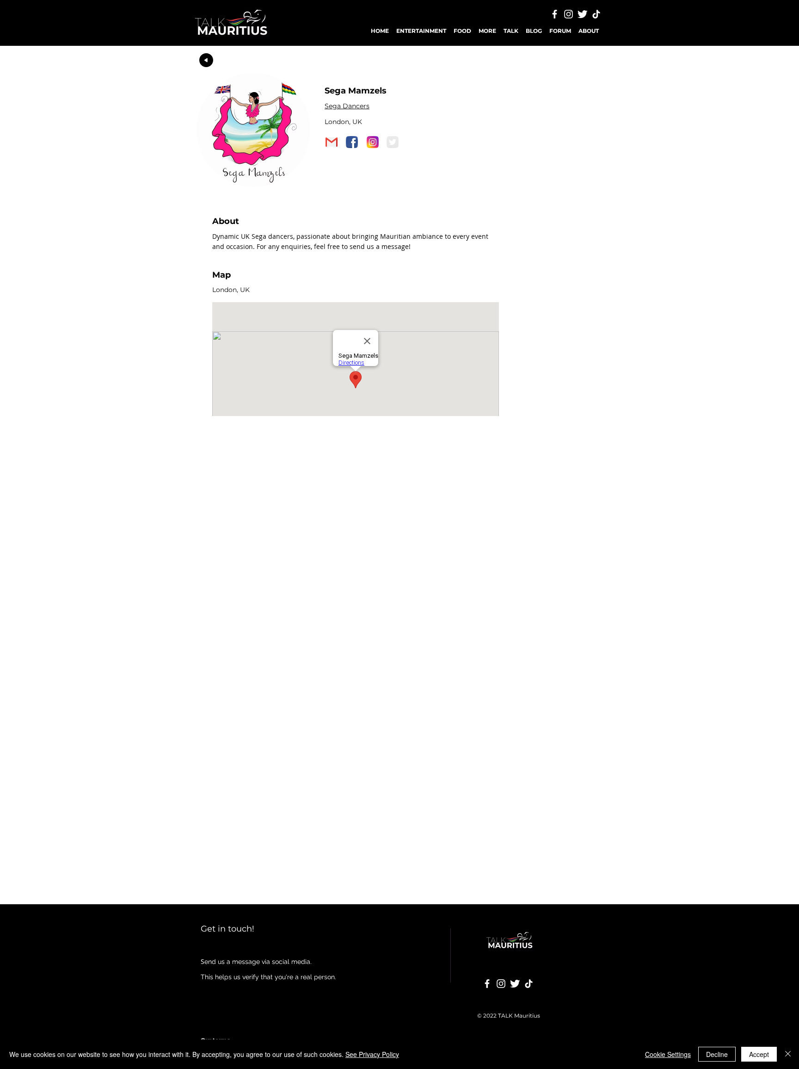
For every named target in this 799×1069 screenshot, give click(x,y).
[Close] (787, 1054)
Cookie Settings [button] (668, 1054)
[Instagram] (568, 14)
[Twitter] (582, 14)
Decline (717, 1054)
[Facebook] (554, 14)
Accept (759, 1054)
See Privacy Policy (372, 1054)
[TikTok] (596, 14)
